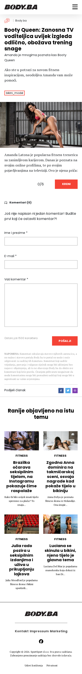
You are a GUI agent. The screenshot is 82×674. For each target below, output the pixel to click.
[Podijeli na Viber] (75, 390)
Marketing (58, 631)
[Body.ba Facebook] (41, 641)
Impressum (39, 631)
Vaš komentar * (16, 279)
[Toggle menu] (75, 7)
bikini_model (14, 93)
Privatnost (52, 665)
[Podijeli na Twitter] (68, 390)
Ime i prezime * (16, 233)
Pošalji (65, 341)
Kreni (66, 184)
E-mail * (10, 256)
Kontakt (22, 631)
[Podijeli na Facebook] (61, 390)
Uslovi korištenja (34, 665)
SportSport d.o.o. (40, 651)
